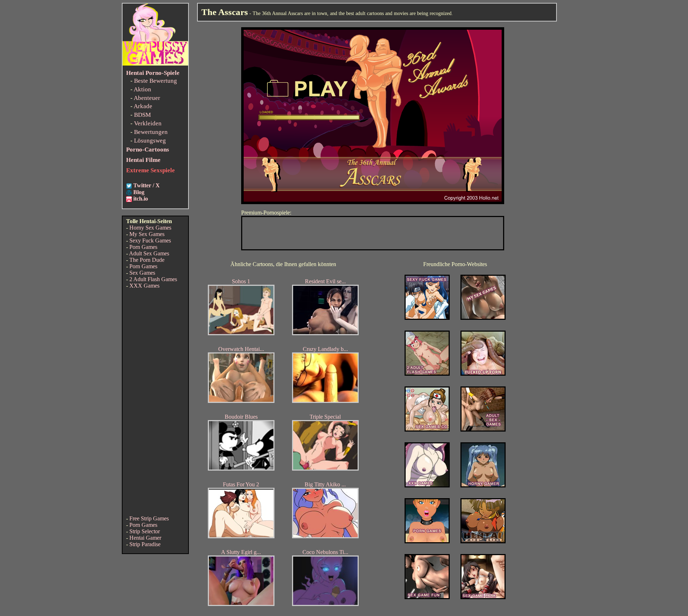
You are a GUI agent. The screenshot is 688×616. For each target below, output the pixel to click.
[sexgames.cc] (427, 430)
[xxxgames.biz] (427, 485)
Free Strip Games (149, 518)
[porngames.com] (427, 541)
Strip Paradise (145, 544)
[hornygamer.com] (483, 485)
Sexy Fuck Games (150, 240)
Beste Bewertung (155, 80)
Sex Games (142, 273)
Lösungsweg (150, 140)
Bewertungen (151, 132)
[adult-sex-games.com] (483, 430)
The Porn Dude (146, 260)
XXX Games (144, 286)
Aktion (142, 89)
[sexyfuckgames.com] (427, 318)
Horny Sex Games (150, 228)
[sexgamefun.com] (427, 597)
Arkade (143, 106)
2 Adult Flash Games (153, 279)
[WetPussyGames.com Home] (155, 64)
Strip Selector (144, 531)
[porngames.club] (483, 597)
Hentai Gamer (145, 538)
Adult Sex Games (149, 253)
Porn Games (143, 247)
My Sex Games (146, 234)
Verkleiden (148, 123)
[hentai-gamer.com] (483, 541)
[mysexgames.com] (483, 318)
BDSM (142, 114)
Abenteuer (147, 98)
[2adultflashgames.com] (427, 374)
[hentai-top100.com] (483, 374)
